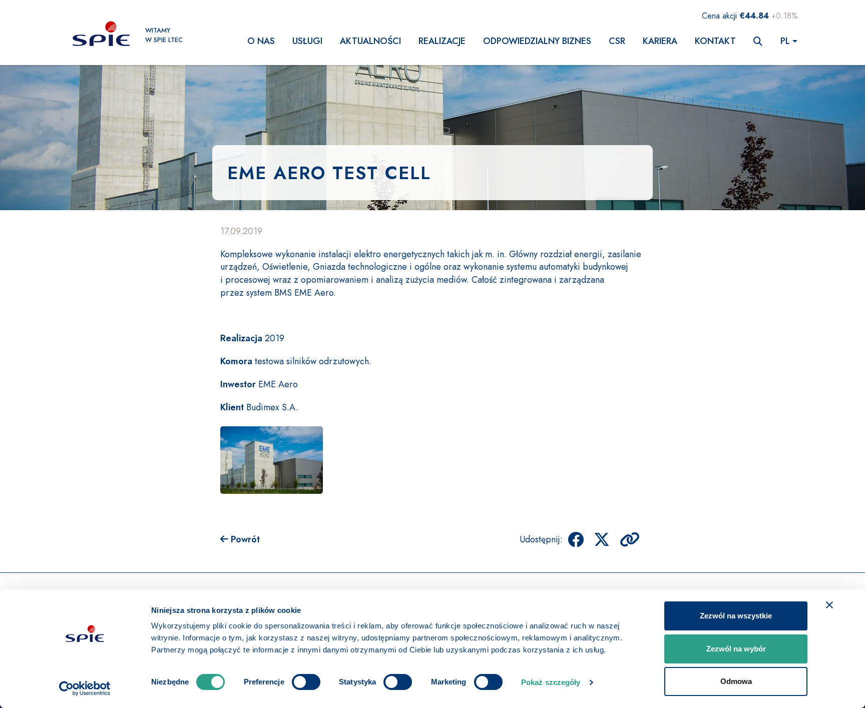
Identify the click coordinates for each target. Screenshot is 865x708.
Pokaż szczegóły (551, 682)
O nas (261, 41)
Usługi (307, 41)
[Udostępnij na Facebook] (576, 539)
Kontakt (715, 41)
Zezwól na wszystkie (736, 615)
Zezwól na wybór (736, 648)
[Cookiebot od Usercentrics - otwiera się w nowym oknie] (85, 688)
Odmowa (736, 681)
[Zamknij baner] (829, 604)
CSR (617, 41)
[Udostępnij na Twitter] (602, 539)
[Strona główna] (101, 35)
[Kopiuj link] (630, 539)
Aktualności (370, 41)
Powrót (244, 539)
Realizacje (442, 41)
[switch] (306, 682)
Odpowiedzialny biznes (537, 41)
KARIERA (660, 41)
